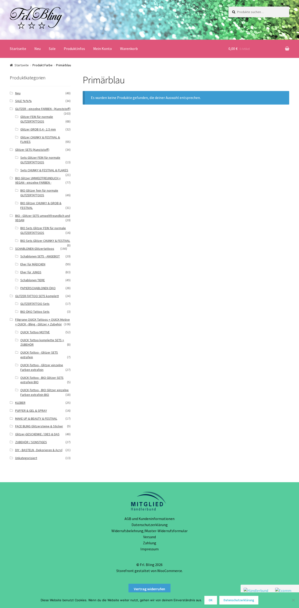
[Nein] (293, 600)
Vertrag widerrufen (149, 589)
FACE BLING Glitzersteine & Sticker (39, 426)
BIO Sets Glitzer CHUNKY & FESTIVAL (45, 241)
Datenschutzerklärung (150, 524)
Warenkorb (129, 48)
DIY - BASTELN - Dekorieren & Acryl (38, 450)
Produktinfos (74, 48)
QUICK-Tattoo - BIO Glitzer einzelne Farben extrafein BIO (44, 392)
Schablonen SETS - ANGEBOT (40, 256)
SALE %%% (23, 101)
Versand (149, 536)
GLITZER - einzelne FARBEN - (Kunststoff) (43, 109)
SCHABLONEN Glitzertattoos (34, 248)
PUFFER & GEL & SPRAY (31, 410)
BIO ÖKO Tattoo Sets (35, 311)
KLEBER (20, 403)
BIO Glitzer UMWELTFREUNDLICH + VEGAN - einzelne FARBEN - (38, 180)
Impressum (149, 549)
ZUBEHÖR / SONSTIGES (31, 442)
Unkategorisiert (26, 458)
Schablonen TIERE (32, 280)
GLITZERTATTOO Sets (35, 304)
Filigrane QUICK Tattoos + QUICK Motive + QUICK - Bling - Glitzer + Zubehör (42, 321)
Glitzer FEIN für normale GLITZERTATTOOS (36, 119)
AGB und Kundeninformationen (149, 518)
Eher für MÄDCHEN (32, 264)
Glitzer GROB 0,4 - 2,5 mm (38, 129)
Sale (52, 48)
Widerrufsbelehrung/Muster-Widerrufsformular (149, 530)
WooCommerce (169, 570)
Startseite (18, 48)
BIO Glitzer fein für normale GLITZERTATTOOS (39, 192)
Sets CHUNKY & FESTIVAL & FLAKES (44, 170)
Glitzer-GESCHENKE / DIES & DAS (37, 434)
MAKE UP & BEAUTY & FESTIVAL (36, 418)
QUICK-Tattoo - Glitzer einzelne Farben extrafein (41, 367)
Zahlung (149, 543)
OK (211, 600)
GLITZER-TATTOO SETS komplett (37, 296)
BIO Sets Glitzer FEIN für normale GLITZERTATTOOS (43, 230)
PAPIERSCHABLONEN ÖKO (38, 288)
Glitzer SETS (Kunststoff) (32, 150)
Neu (37, 48)
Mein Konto (102, 48)
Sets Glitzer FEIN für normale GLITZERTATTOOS (40, 159)
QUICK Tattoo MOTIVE (35, 332)
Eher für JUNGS (30, 272)
